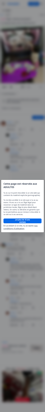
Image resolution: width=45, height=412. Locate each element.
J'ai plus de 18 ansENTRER (22, 221)
